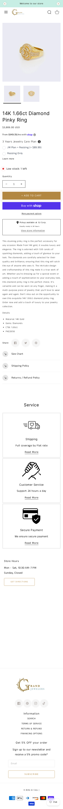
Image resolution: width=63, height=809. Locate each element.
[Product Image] (31, 52)
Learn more (8, 158)
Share (5, 343)
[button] (6, 12)
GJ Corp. (34, 790)
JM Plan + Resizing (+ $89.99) (24, 147)
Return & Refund (31, 728)
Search (31, 718)
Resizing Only (15, 153)
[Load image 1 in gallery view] (12, 95)
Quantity (7, 176)
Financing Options (31, 733)
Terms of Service (31, 723)
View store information (33, 230)
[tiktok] (44, 703)
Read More (31, 452)
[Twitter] (25, 342)
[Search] (49, 12)
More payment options (32, 213)
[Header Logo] (28, 12)
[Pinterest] (36, 342)
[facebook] (18, 703)
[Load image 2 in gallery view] (31, 95)
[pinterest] (27, 703)
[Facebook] (15, 342)
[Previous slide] (4, 3)
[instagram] (35, 703)
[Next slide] (58, 3)
